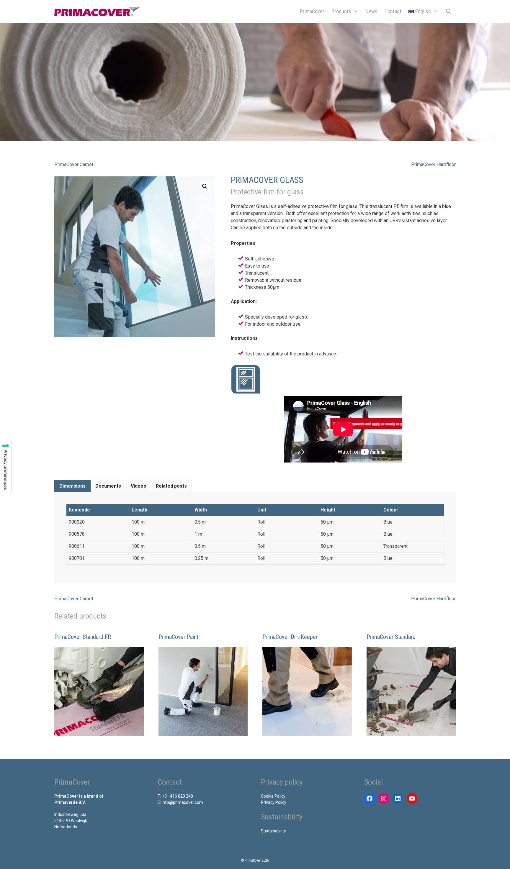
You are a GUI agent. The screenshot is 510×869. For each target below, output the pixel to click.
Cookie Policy (273, 796)
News (371, 11)
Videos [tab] (138, 486)
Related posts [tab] (171, 486)
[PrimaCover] (98, 11)
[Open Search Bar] (449, 11)
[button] (205, 186)
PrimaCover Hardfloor (433, 164)
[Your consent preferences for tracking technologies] (5, 467)
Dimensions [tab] (72, 486)
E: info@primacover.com (180, 802)
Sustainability (273, 831)
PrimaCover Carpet (73, 164)
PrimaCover (312, 11)
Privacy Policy (273, 802)
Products (341, 11)
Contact (393, 11)
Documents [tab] (108, 486)
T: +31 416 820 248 (175, 796)
